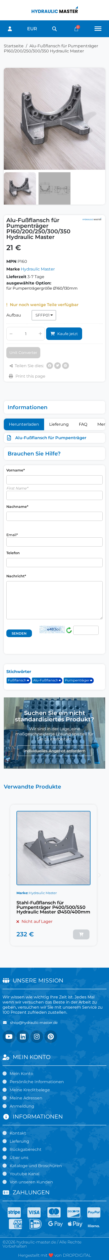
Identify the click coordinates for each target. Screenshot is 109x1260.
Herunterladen (24, 424)
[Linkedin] (22, 1036)
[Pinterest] (65, 365)
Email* (12, 535)
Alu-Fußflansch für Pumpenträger (50, 437)
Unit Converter (23, 352)
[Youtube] (9, 1036)
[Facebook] (49, 365)
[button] (54, 29)
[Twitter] (57, 365)
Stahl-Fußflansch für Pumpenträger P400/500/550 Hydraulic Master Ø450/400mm (53, 907)
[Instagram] (36, 1036)
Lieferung (59, 424)
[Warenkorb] (76, 29)
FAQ (83, 424)
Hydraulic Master (38, 269)
